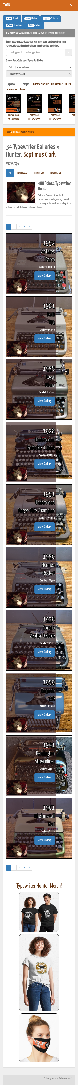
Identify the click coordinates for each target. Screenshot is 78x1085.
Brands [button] (13, 18)
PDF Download (13, 119)
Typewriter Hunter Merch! (39, 886)
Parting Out (39, 173)
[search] (39, 67)
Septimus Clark (27, 132)
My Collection (22, 173)
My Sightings (55, 173)
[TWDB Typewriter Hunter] (39, 912)
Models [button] (31, 18)
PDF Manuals (57, 84)
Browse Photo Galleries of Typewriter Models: (25, 60)
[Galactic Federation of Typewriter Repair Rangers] (39, 972)
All (10, 173)
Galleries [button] (51, 18)
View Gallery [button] (44, 275)
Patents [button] (35, 25)
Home (8, 132)
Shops (22, 89)
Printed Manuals (41, 84)
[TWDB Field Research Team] (39, 1037)
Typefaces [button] (14, 25)
